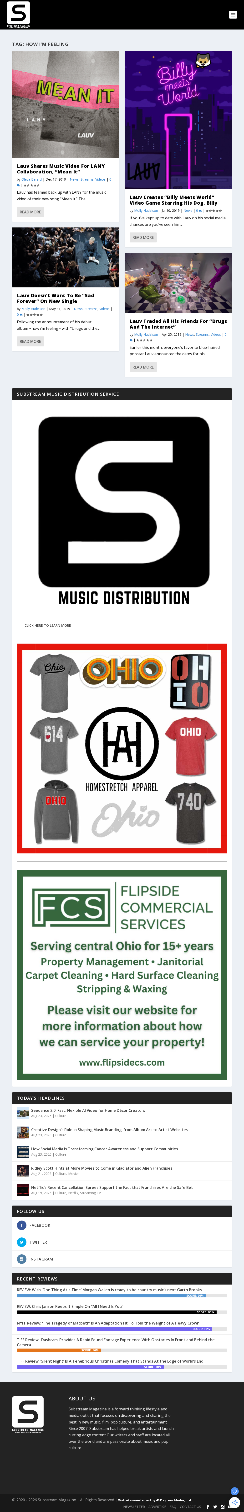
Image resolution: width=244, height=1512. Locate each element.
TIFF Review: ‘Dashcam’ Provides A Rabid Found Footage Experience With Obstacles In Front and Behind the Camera (116, 1342)
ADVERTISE (157, 1506)
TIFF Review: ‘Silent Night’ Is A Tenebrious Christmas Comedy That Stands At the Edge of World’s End (110, 1361)
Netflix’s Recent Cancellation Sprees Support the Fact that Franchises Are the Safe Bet (112, 1187)
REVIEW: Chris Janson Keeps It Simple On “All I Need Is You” (70, 1306)
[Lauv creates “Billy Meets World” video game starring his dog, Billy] (178, 120)
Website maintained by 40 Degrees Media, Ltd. (155, 1500)
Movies (73, 1173)
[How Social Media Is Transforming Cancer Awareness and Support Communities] (23, 1152)
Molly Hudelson (33, 308)
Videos (100, 179)
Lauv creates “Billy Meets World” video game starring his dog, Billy (173, 200)
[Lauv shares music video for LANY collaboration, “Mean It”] (65, 104)
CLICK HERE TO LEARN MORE (48, 625)
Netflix (73, 1193)
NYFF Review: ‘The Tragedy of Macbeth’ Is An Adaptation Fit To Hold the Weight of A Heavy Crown (108, 1323)
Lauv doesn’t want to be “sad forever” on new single (55, 298)
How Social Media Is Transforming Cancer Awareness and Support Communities (104, 1149)
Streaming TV (90, 1193)
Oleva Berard (31, 179)
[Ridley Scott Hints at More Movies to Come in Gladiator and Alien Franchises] (23, 1171)
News (74, 179)
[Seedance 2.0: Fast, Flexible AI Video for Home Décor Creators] (23, 1113)
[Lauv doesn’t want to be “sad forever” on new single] (65, 257)
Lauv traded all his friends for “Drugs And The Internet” (178, 324)
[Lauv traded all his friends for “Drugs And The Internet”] (178, 283)
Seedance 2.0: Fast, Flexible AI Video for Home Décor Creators (88, 1110)
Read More (30, 212)
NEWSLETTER (134, 1506)
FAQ (173, 1506)
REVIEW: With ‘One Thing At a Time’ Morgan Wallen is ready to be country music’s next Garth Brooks (109, 1289)
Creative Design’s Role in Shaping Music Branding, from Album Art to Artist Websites (109, 1129)
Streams (87, 179)
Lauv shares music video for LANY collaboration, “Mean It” (61, 169)
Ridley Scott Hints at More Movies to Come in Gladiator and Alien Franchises (101, 1168)
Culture (60, 1115)
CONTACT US (190, 1506)
